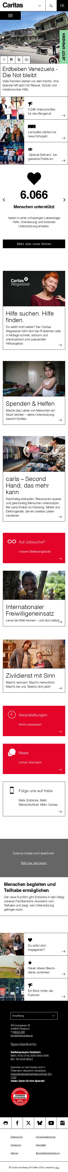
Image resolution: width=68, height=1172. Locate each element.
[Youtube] (26, 59)
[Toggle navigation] (10, 15)
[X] (19, 59)
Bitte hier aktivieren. (34, 863)
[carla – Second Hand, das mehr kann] (34, 453)
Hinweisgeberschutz (45, 1136)
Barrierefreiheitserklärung (48, 1153)
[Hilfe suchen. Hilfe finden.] (34, 288)
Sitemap (14, 1153)
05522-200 (19, 1032)
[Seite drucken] (5, 1123)
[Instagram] (11, 59)
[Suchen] (52, 5)
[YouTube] (51, 1123)
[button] (34, 5)
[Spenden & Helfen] (34, 378)
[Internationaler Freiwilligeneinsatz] (34, 588)
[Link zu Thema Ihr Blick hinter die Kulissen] (34, 55)
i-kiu (57, 1167)
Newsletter (41, 1145)
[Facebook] (4, 59)
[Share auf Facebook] (17, 1123)
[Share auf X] (28, 1123)
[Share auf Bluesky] (39, 1123)
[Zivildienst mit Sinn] (34, 657)
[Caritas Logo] (13, 5)
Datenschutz (17, 1136)
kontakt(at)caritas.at (22, 1035)
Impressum (16, 1145)
